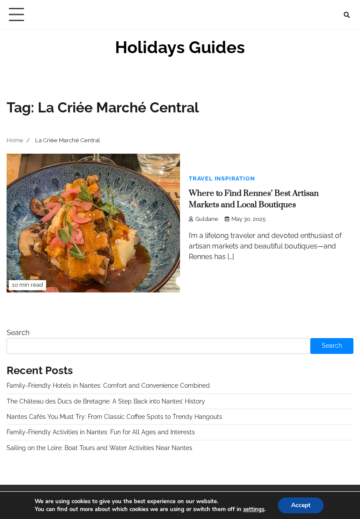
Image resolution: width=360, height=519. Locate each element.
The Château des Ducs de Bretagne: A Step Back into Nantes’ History (106, 401)
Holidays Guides (180, 47)
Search (18, 332)
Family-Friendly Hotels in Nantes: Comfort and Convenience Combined (108, 385)
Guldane (206, 219)
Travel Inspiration (222, 178)
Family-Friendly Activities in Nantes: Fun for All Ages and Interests (101, 432)
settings (253, 509)
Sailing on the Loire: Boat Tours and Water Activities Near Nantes (99, 447)
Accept (300, 505)
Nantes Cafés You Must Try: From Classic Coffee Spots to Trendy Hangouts (114, 416)
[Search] (346, 15)
